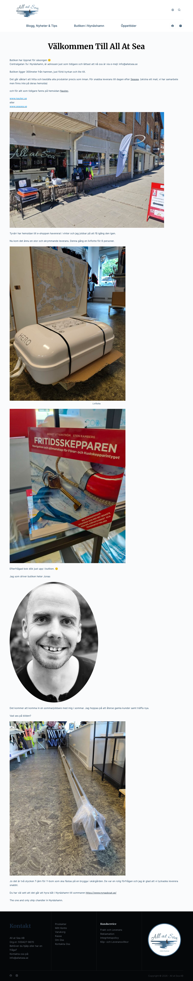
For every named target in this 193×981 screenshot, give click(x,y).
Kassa (58, 935)
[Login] (173, 10)
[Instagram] (181, 26)
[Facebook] (173, 26)
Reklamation (107, 933)
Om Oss (59, 939)
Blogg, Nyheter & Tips (41, 26)
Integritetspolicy (109, 937)
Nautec (64, 90)
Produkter (60, 924)
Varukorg (60, 931)
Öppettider (128, 26)
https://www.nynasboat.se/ (101, 892)
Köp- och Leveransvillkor (114, 941)
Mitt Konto (61, 927)
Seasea (135, 79)
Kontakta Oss (62, 943)
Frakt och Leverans (111, 929)
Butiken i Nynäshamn (89, 26)
